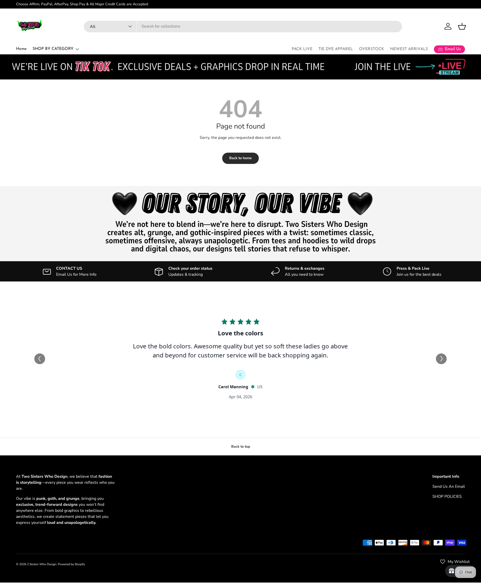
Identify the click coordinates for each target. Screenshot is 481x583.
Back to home (240, 158)
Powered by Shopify (71, 564)
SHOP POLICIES (447, 496)
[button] (461, 26)
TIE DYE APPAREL (335, 49)
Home (21, 49)
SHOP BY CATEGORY (53, 49)
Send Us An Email (448, 486)
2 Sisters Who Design (41, 564)
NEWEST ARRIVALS (409, 49)
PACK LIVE (302, 49)
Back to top (240, 446)
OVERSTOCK (371, 49)
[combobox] (243, 26)
